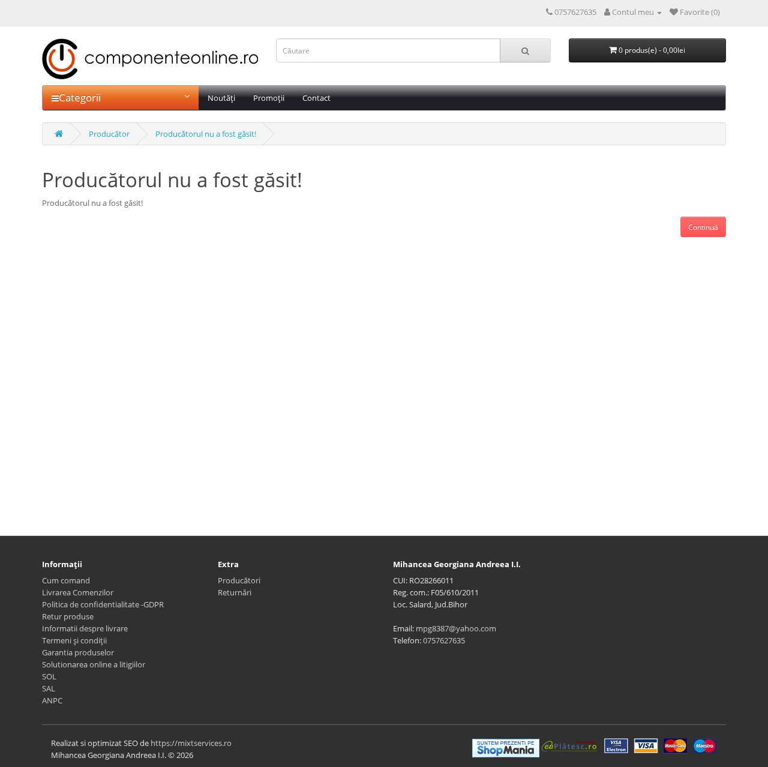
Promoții (268, 97)
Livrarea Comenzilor (77, 592)
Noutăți (221, 97)
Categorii (80, 97)
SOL (49, 676)
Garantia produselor (78, 652)
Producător (109, 133)
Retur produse (68, 616)
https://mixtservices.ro (191, 743)
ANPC (52, 700)
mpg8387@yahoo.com (456, 628)
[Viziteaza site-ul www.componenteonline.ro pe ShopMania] (505, 747)
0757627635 (444, 640)
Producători (239, 580)
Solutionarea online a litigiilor (93, 664)
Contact (316, 97)
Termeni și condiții (74, 640)
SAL (48, 688)
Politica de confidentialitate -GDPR (103, 604)
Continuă (703, 227)
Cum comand (66, 580)
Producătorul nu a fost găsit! (205, 133)
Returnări (234, 592)
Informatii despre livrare (85, 628)
